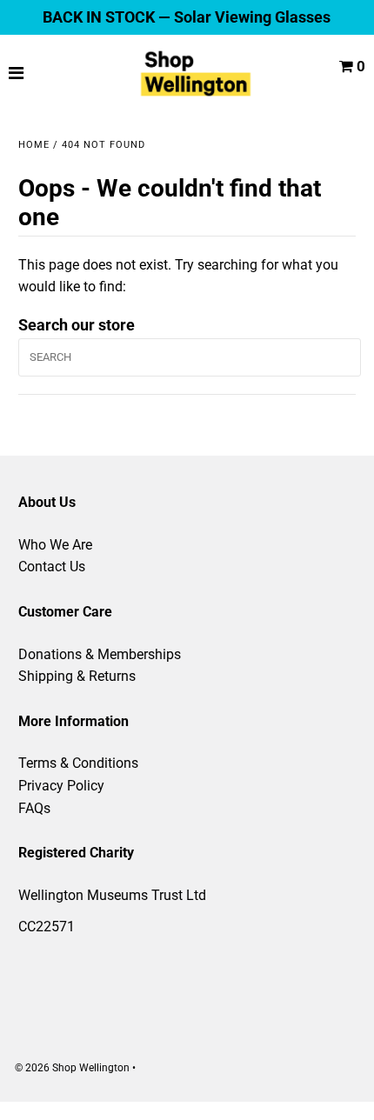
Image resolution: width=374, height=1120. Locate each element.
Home (34, 144)
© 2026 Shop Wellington (72, 1068)
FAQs (34, 808)
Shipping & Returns (77, 676)
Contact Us (51, 566)
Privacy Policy (61, 785)
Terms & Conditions (78, 763)
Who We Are (55, 545)
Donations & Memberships (99, 654)
